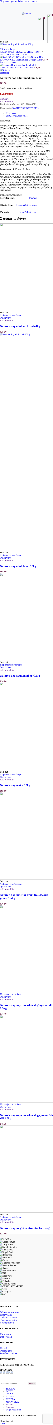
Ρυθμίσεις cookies (8, 1353)
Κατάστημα (5, 1334)
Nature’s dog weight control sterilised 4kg (25, 1227)
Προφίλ (3, 1348)
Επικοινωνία (6, 1337)
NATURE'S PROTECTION (13, 54)
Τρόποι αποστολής (9, 1320)
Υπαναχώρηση (7, 1322)
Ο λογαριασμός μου (9, 1312)
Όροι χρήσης (6, 1351)
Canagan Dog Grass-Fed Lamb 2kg (17, 67)
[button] (10, 994)
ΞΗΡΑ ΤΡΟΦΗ (34, 52)
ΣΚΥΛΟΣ (20, 52)
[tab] (11, 113)
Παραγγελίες (6, 1315)
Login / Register (13, 1409)
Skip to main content (27, 1)
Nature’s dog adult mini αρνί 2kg (20, 675)
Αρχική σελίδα (7, 52)
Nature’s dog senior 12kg (15, 785)
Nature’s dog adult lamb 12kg (18, 566)
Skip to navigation (9, 1)
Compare (10, 1407)
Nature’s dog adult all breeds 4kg (20, 326)
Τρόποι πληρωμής (8, 1317)
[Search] (26, 29)
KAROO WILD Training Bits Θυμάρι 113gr (21, 59)
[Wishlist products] (41, 29)
